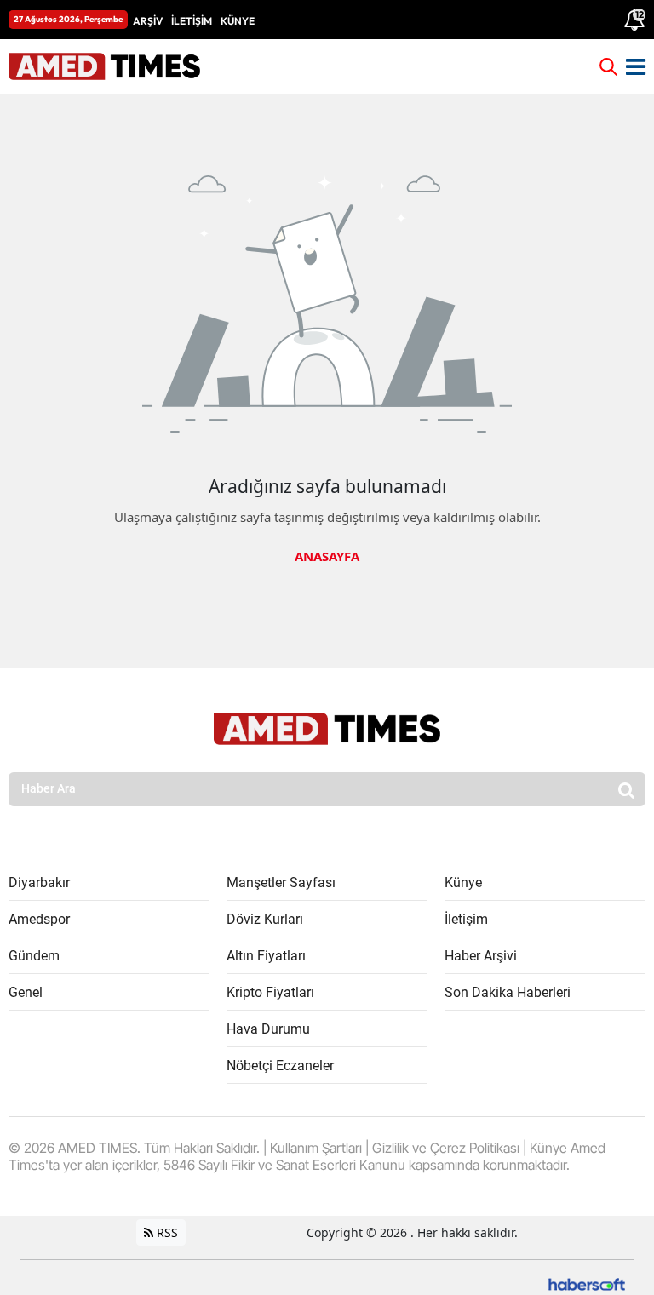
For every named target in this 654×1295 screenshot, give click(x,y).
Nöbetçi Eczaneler (280, 1065)
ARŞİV (148, 20)
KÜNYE (238, 20)
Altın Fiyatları (266, 956)
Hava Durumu (268, 1029)
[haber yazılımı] (586, 1283)
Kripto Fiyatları (270, 992)
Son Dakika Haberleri (508, 992)
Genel (26, 992)
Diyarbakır (39, 882)
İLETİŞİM (191, 20)
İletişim (466, 919)
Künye (463, 882)
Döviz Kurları (265, 919)
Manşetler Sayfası (281, 882)
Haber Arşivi (481, 956)
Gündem (34, 956)
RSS (165, 1232)
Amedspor (39, 919)
